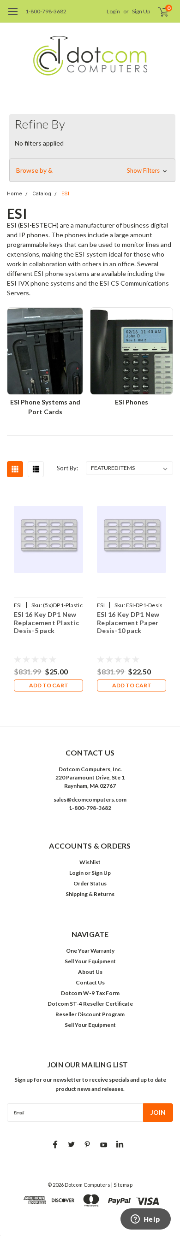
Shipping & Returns (90, 893)
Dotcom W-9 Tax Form (90, 993)
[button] (92, 170)
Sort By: (67, 468)
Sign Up (141, 11)
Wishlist (90, 862)
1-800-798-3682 (45, 11)
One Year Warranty (90, 950)
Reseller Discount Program (90, 1014)
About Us (90, 971)
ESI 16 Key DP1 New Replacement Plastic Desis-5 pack (46, 622)
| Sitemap (121, 1185)
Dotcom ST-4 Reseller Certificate (90, 1003)
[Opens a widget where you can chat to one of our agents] (145, 1219)
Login (113, 11)
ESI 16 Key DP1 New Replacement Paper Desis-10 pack (128, 622)
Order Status (90, 883)
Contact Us (90, 982)
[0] (157, 11)
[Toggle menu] (12, 16)
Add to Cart (48, 685)
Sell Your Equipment (90, 961)
